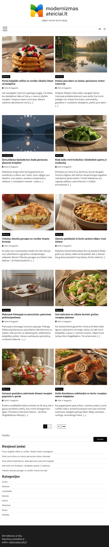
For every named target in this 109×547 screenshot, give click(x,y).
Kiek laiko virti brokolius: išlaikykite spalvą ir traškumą (81, 161)
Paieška (6, 435)
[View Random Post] (99, 29)
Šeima (4, 510)
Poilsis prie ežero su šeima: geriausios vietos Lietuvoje (80, 82)
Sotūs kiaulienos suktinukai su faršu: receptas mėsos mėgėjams (81, 395)
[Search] (104, 29)
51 (59, 426)
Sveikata (5, 515)
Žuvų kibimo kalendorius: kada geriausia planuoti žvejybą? (25, 161)
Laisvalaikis (7, 156)
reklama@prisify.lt (18, 542)
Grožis (5, 482)
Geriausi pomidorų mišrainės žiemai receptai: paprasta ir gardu (27, 395)
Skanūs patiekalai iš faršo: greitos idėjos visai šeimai (80, 240)
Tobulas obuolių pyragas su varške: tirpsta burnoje (25, 240)
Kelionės (59, 77)
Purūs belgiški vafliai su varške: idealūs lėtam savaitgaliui (27, 82)
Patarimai (6, 505)
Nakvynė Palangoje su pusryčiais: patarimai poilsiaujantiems (26, 316)
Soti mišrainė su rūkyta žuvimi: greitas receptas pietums (76, 316)
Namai (5, 500)
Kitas (64, 426)
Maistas (6, 77)
